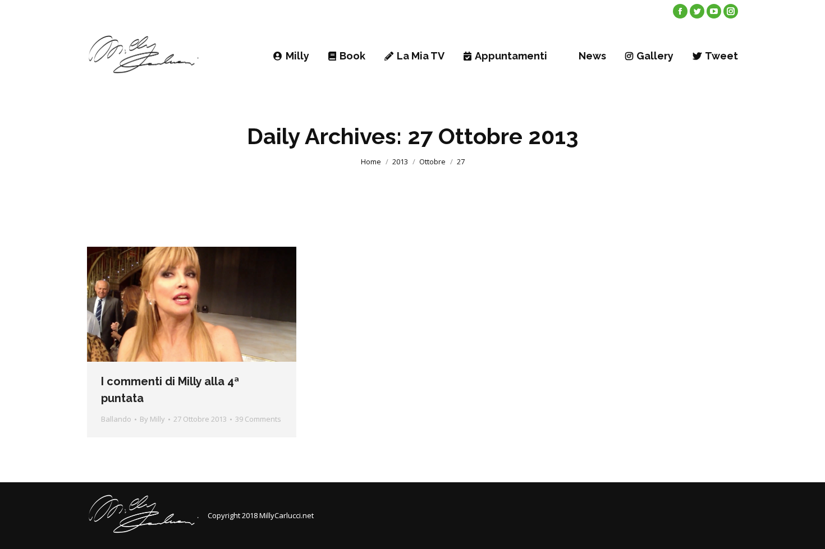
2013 (400, 161)
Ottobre (432, 161)
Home (371, 161)
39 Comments (258, 419)
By (152, 419)
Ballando (116, 419)
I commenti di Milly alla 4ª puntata (170, 390)
